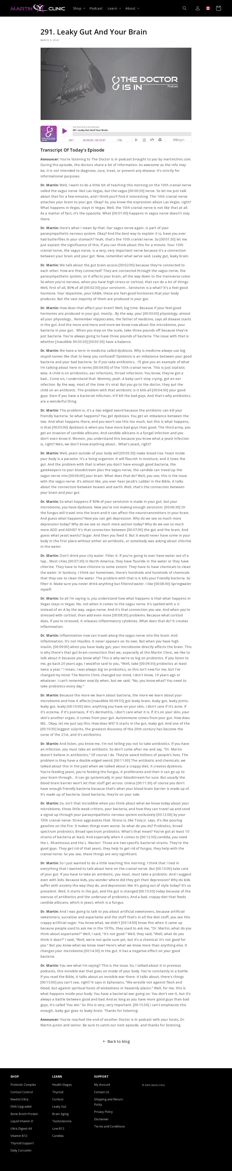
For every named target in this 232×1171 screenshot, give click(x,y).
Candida (57, 1136)
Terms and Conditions (109, 1126)
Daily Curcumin (21, 1150)
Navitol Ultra (19, 1099)
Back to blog (118, 1041)
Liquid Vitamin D (22, 1121)
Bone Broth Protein (24, 1114)
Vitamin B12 (19, 1136)
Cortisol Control (22, 1092)
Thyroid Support (22, 1143)
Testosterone (61, 1121)
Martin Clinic (158, 1085)
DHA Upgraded (21, 1106)
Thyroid (57, 1092)
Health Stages (62, 1085)
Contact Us (101, 1092)
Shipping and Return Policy (108, 1102)
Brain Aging (60, 1114)
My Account (102, 1085)
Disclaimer (101, 1119)
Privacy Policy (103, 1112)
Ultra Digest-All (21, 1129)
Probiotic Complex (23, 1085)
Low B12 (58, 1129)
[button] (79, 8)
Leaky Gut (59, 1106)
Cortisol (57, 1099)
